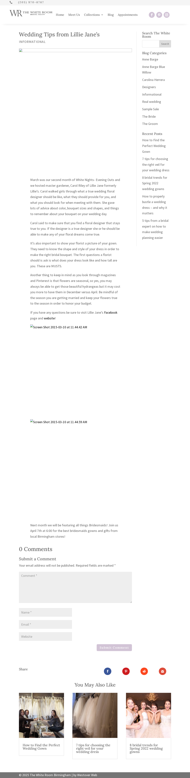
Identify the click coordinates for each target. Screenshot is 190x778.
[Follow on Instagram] (167, 15)
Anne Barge (150, 59)
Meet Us (74, 15)
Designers (149, 87)
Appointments (128, 15)
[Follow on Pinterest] (159, 15)
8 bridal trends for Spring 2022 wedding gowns (154, 183)
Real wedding (151, 101)
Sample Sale (150, 109)
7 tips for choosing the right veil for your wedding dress (155, 164)
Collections (92, 15)
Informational (32, 42)
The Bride (149, 116)
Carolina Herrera (153, 80)
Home (60, 15)
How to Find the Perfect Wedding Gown (154, 145)
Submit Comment (114, 647)
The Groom (150, 124)
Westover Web (87, 775)
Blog (111, 15)
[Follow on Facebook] (152, 15)
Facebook (110, 312)
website (49, 318)
